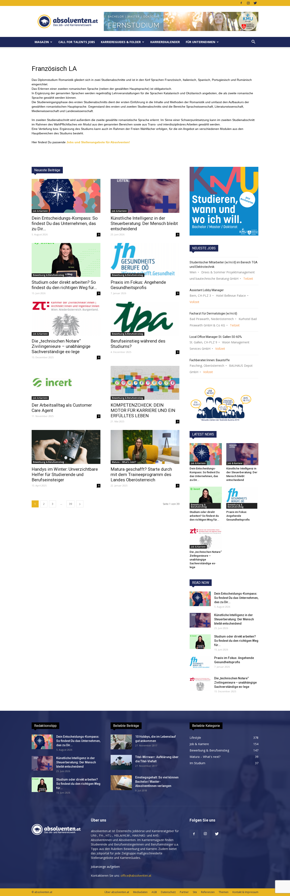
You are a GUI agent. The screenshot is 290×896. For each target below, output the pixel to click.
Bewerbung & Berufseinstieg (48, 275)
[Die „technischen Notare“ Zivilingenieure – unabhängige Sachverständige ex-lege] (66, 319)
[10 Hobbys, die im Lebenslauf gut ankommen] (121, 741)
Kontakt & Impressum (245, 892)
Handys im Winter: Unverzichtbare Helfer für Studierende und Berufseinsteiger (65, 474)
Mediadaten (140, 892)
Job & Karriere (40, 210)
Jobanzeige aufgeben (105, 867)
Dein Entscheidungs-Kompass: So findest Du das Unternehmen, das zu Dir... (65, 223)
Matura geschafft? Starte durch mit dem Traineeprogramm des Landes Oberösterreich (141, 474)
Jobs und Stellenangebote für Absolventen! (98, 142)
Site (195, 892)
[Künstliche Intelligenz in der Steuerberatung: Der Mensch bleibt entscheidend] (145, 196)
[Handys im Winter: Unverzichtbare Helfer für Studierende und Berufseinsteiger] (66, 447)
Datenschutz (168, 892)
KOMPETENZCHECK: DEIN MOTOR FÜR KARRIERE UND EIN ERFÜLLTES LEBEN (143, 410)
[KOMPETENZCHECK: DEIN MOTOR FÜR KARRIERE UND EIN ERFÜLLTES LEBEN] (145, 383)
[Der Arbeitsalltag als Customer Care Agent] (66, 383)
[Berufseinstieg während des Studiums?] (145, 319)
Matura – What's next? (124, 462)
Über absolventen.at (116, 892)
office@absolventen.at (136, 876)
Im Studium (197, 763)
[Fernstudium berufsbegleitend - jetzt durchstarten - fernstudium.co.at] (224, 201)
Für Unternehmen (200, 42)
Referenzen (208, 892)
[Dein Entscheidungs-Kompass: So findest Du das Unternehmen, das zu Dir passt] (66, 196)
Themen (223, 892)
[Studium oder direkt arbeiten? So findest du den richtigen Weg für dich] (66, 260)
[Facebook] (241, 3)
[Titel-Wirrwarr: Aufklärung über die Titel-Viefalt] (121, 762)
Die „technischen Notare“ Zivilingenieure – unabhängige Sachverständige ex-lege (61, 346)
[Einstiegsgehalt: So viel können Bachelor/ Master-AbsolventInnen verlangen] (121, 782)
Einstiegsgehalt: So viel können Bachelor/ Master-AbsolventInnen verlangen (157, 782)
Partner (184, 892)
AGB (154, 892)
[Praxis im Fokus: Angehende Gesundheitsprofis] (145, 260)
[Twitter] (255, 3)
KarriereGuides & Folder (121, 42)
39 (70, 504)
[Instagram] (248, 3)
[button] (253, 42)
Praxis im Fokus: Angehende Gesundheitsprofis (138, 285)
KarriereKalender (165, 42)
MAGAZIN (42, 42)
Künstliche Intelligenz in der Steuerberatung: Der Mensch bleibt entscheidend (144, 223)
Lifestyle (195, 738)
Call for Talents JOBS (76, 42)
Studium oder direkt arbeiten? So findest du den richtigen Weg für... (64, 285)
